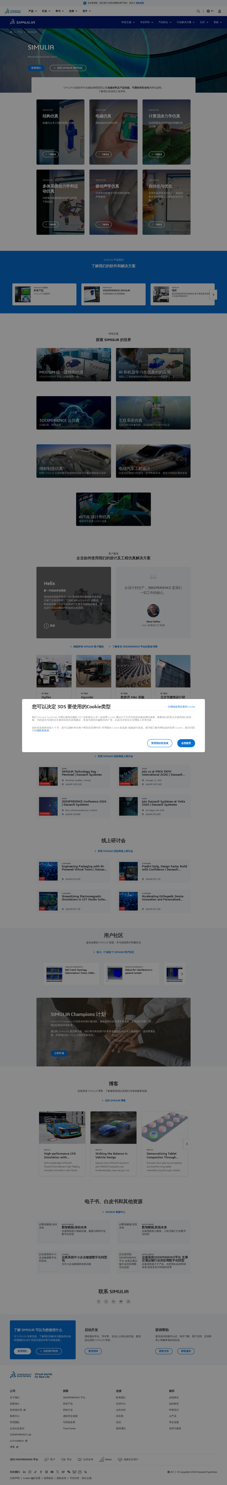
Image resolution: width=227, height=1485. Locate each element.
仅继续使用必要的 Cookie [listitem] (181, 707)
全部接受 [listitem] (186, 743)
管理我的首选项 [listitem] (159, 743)
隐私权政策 (43, 730)
